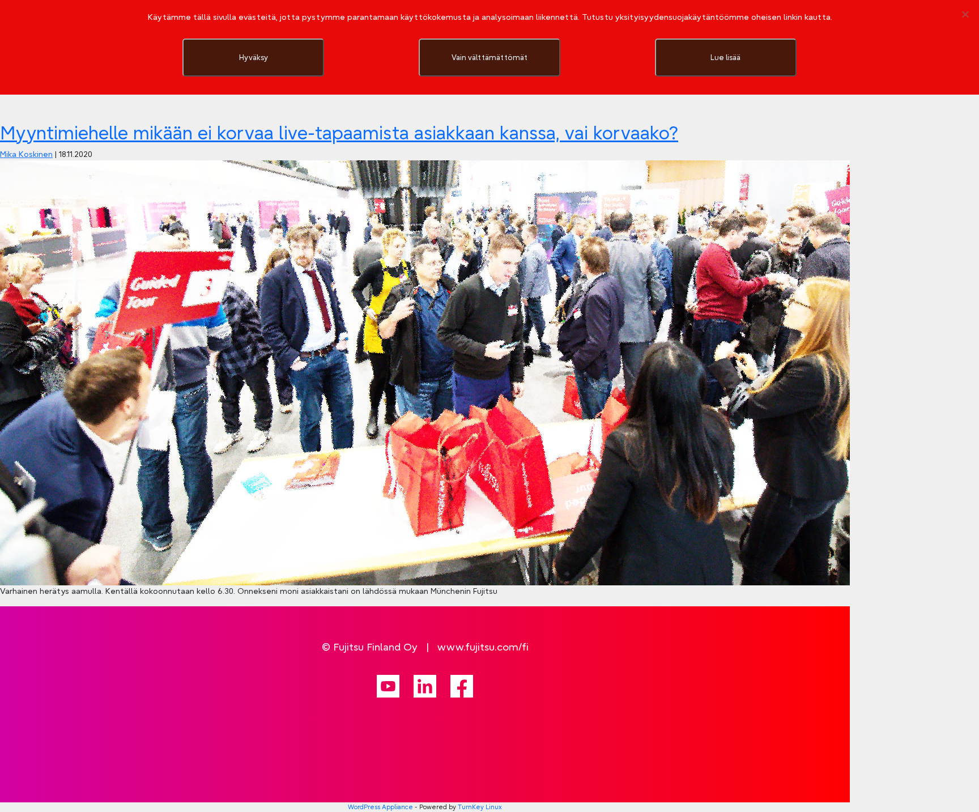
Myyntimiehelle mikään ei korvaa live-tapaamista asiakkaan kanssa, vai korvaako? (339, 133)
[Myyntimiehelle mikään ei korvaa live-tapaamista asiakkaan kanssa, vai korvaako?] (425, 372)
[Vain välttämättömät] (965, 14)
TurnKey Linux (480, 807)
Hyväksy (253, 57)
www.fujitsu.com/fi (483, 646)
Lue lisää (725, 57)
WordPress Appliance (380, 807)
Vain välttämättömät (489, 57)
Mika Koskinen (26, 154)
